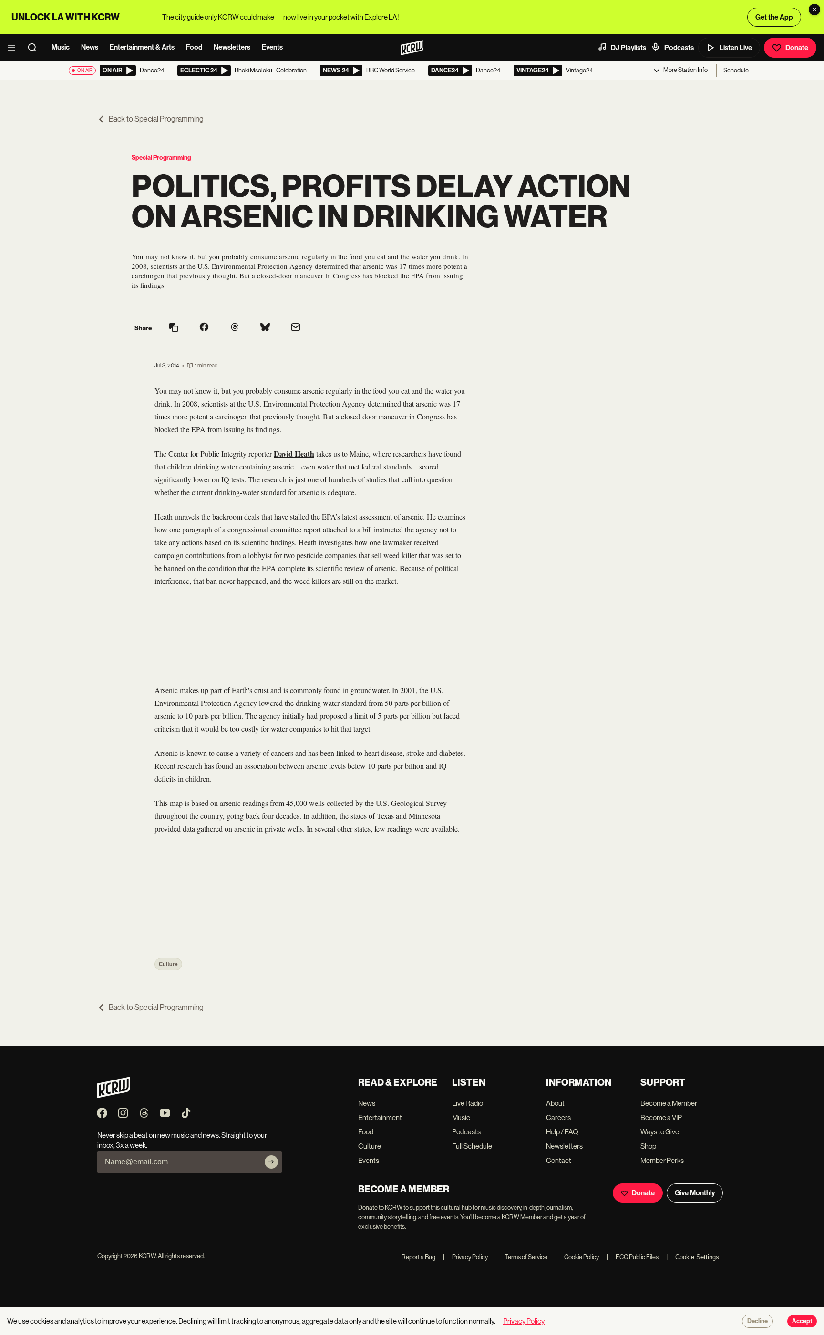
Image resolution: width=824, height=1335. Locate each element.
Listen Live (736, 47)
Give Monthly (695, 1193)
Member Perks (662, 1160)
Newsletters (232, 47)
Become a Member (668, 1103)
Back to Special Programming (156, 118)
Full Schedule (472, 1146)
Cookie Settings (697, 1257)
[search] (35, 47)
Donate (796, 47)
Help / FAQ (562, 1132)
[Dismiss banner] (814, 9)
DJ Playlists (628, 47)
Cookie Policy (577, 1257)
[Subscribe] (271, 1162)
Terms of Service (521, 1257)
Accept (802, 1321)
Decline (757, 1321)
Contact (558, 1160)
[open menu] (14, 47)
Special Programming (161, 157)
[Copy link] (173, 328)
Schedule (736, 70)
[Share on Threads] (234, 328)
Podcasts (679, 47)
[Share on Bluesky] (265, 328)
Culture (168, 964)
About (555, 1103)
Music (61, 47)
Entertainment (380, 1117)
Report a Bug (418, 1257)
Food (194, 47)
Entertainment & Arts (142, 47)
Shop (648, 1146)
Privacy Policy (465, 1257)
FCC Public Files (633, 1257)
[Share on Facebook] (204, 328)
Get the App (774, 17)
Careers (558, 1117)
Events (272, 47)
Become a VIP (661, 1117)
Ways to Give (659, 1132)
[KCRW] (113, 1095)
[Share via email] (295, 328)
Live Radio (467, 1103)
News (89, 47)
